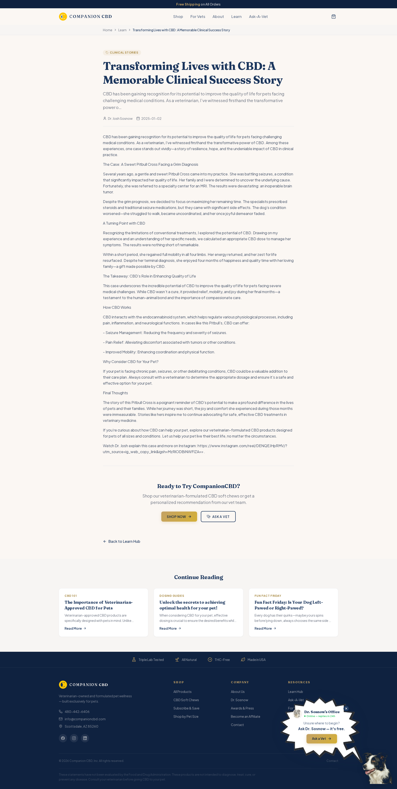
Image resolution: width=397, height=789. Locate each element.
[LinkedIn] (85, 738)
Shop (178, 16)
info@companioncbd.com (85, 719)
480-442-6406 (77, 711)
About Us (238, 691)
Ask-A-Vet (258, 16)
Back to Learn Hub (124, 541)
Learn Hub (295, 691)
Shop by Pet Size (185, 716)
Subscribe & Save (186, 708)
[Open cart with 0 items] (333, 16)
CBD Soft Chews (186, 700)
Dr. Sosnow (239, 700)
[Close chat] (346, 708)
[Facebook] (63, 738)
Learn (236, 16)
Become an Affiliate (245, 716)
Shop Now (176, 517)
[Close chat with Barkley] (377, 768)
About (218, 16)
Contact (237, 725)
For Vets (197, 16)
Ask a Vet (221, 517)
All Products (182, 691)
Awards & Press (242, 708)
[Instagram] (74, 738)
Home (107, 30)
